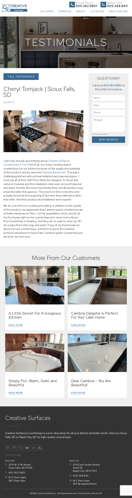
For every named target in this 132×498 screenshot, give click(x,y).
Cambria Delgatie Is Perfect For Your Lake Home (94, 315)
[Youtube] (27, 448)
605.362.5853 (112, 85)
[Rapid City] (103, 4)
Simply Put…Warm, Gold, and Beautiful (33, 383)
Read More (16, 325)
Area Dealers (118, 11)
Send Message (108, 139)
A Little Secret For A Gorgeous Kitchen (35, 315)
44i (100, 493)
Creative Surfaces (28, 418)
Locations (97, 11)
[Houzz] (40, 448)
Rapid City (114, 2)
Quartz (9, 102)
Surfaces (65, 11)
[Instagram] (33, 448)
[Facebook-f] (8, 448)
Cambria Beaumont (54, 172)
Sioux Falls (84, 2)
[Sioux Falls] (72, 4)
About (80, 11)
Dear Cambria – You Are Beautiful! (91, 383)
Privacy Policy (84, 493)
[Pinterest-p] (14, 448)
